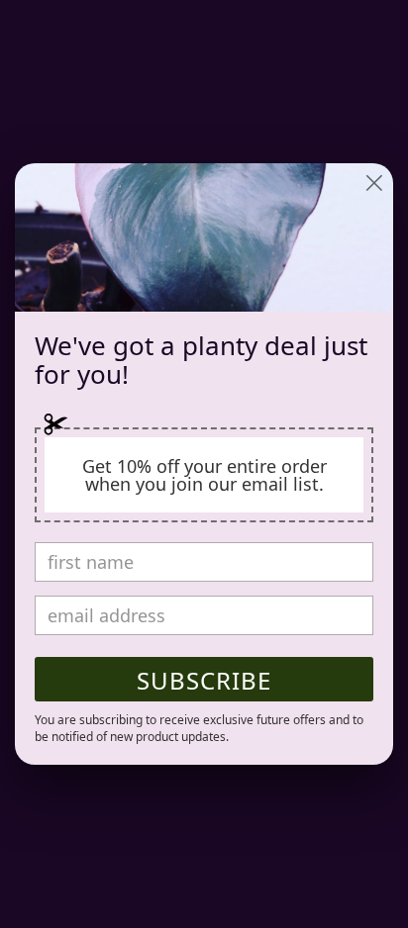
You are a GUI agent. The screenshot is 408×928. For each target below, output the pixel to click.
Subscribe (204, 680)
